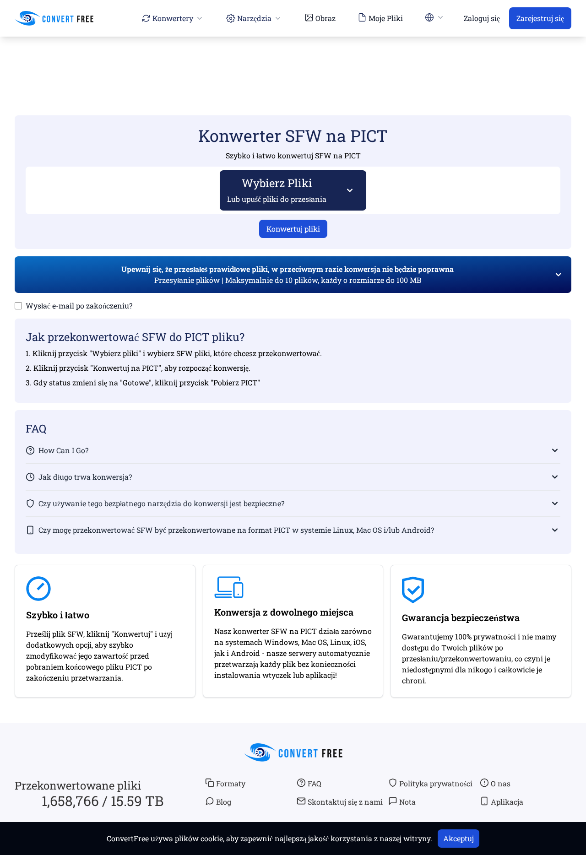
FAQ (314, 783)
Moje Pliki (386, 18)
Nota (407, 801)
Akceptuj (458, 838)
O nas (500, 783)
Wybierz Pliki (276, 190)
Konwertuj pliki (293, 228)
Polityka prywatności (435, 783)
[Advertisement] (293, 62)
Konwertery (172, 18)
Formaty (230, 783)
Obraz (325, 18)
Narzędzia (254, 18)
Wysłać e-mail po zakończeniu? (79, 305)
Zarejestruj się (540, 18)
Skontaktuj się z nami (345, 801)
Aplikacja (507, 801)
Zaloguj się (482, 18)
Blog (223, 801)
